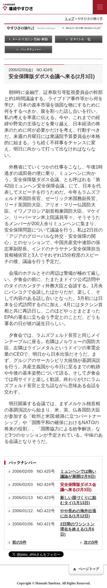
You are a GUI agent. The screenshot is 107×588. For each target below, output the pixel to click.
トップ (69, 18)
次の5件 (91, 542)
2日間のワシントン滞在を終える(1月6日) (77, 529)
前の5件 (19, 542)
